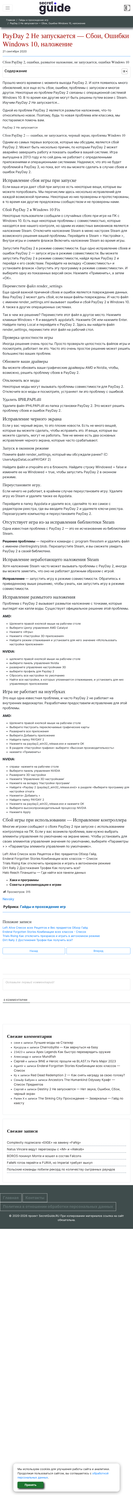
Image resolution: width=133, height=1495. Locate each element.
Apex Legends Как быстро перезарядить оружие (73, 1052)
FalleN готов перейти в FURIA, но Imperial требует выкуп (49, 1162)
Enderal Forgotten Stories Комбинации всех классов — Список (50, 858)
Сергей (19, 1061)
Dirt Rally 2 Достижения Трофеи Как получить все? (41, 868)
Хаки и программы (24, 880)
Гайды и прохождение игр (33, 20)
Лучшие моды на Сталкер (53, 1042)
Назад (34, 951)
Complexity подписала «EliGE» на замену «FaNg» (44, 1142)
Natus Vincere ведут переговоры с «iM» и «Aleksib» (45, 1149)
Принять (30, 1485)
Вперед (98, 951)
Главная (10, 20)
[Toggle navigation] (7, 7)
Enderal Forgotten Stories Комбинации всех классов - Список (44, 931)
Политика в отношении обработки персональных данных (58, 1206)
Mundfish (49, 1056)
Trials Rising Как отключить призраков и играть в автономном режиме (56, 863)
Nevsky (8, 899)
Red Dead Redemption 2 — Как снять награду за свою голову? (78, 1075)
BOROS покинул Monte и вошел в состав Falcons (44, 1156)
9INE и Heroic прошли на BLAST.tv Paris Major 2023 (77, 1061)
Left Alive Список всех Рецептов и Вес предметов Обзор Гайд (49, 854)
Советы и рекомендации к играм (35, 884)
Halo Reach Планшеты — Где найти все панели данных (44, 872)
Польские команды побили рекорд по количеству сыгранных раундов (61, 1169)
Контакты (34, 1197)
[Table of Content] (125, 71)
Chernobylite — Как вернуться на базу (69, 1047)
